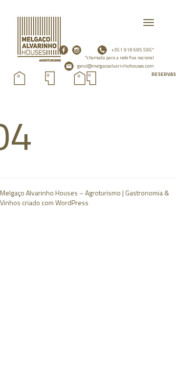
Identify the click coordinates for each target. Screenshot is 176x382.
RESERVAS (164, 74)
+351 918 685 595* (119, 53)
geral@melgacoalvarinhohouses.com (115, 65)
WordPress (71, 202)
